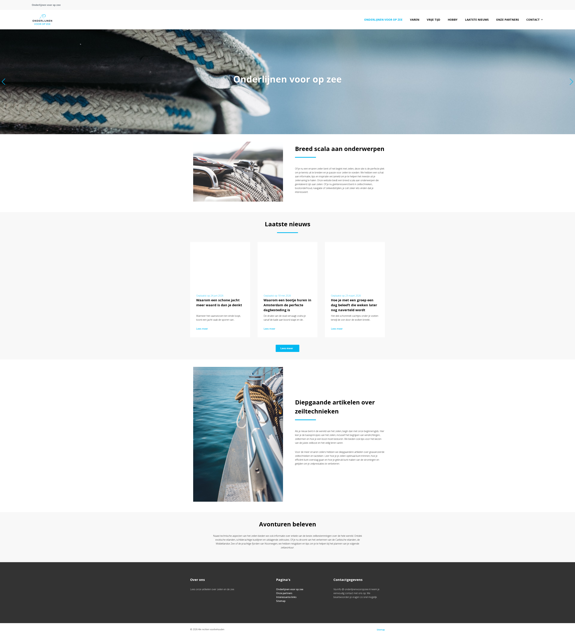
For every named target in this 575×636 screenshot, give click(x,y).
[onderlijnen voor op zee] (42, 20)
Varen (414, 19)
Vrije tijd (433, 19)
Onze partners (507, 19)
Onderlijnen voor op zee (383, 19)
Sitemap (280, 601)
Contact (533, 19)
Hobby (452, 19)
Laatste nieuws (477, 19)
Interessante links (286, 597)
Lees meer (202, 328)
